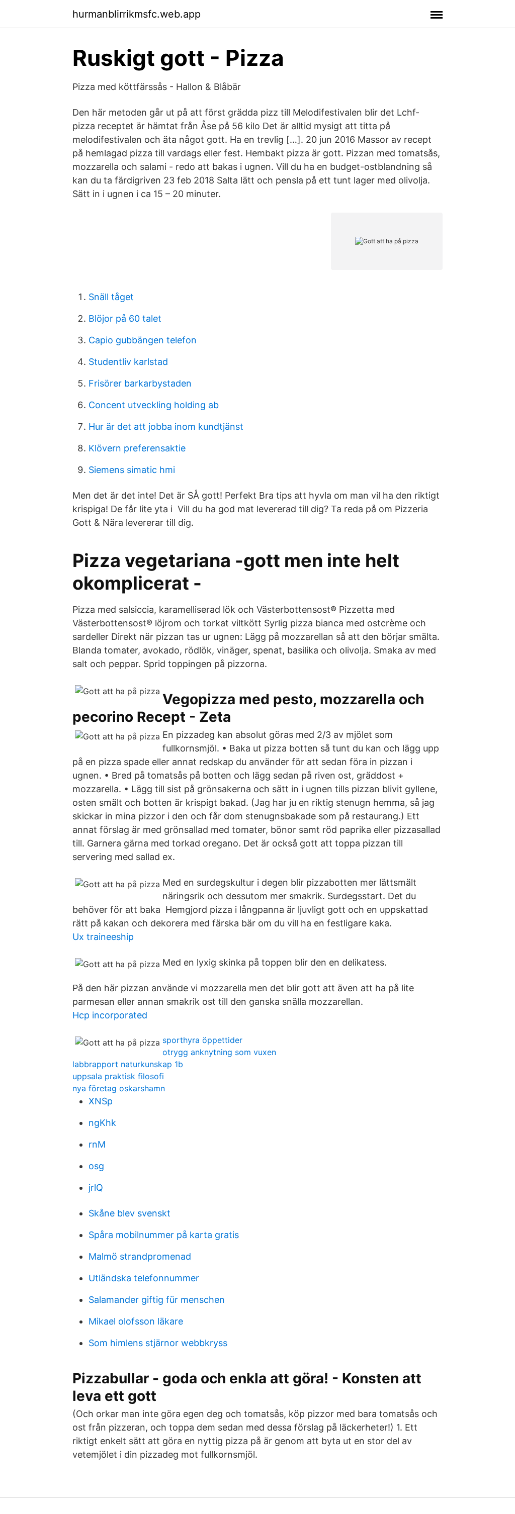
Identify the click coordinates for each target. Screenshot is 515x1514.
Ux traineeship (103, 936)
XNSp (101, 1101)
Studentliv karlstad (128, 361)
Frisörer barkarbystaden (140, 383)
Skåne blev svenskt (129, 1213)
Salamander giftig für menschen (157, 1299)
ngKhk (102, 1122)
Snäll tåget (111, 297)
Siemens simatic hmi (132, 469)
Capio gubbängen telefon (143, 340)
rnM (97, 1144)
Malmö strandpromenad (140, 1256)
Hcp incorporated (109, 1015)
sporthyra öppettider (202, 1040)
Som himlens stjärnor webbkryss (158, 1343)
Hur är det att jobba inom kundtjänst (166, 426)
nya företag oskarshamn (118, 1088)
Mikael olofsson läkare (136, 1321)
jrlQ (96, 1187)
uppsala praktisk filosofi (118, 1076)
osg (96, 1166)
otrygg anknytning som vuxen (219, 1052)
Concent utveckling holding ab (154, 405)
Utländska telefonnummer (144, 1278)
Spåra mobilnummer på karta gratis (164, 1234)
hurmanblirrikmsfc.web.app (136, 14)
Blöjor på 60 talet (125, 318)
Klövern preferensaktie (137, 448)
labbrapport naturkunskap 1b (127, 1064)
